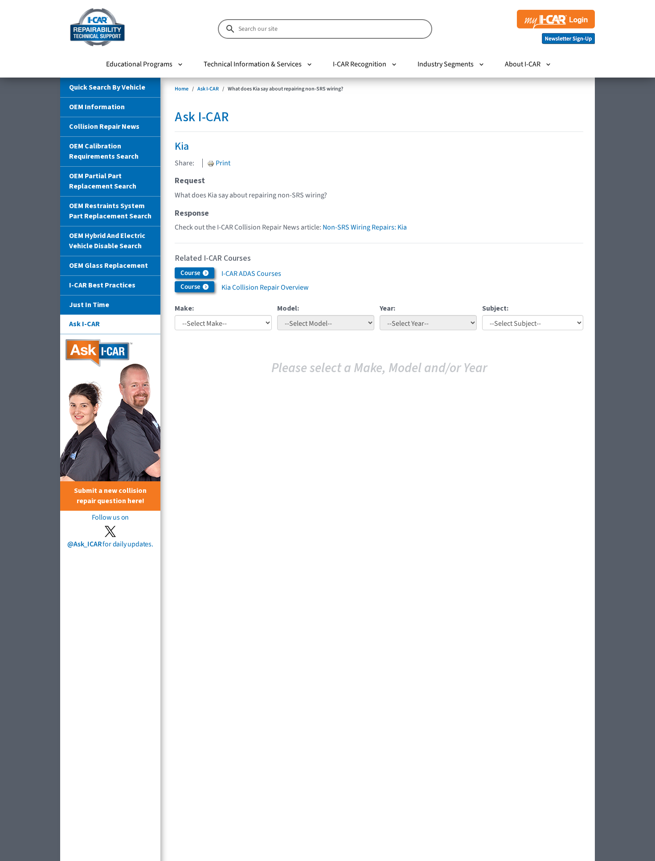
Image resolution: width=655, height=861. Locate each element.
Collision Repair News (104, 126)
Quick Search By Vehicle (107, 87)
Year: (387, 308)
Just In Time (89, 305)
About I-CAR (522, 64)
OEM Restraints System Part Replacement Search (110, 211)
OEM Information (97, 107)
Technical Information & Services (253, 64)
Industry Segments (446, 64)
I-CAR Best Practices (102, 285)
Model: (288, 308)
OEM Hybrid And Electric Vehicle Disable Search (107, 241)
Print (222, 163)
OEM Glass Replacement (108, 266)
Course (191, 273)
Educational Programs (139, 64)
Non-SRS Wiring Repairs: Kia (365, 227)
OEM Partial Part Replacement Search (102, 181)
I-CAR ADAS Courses (251, 274)
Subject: (495, 308)
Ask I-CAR (84, 324)
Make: (184, 308)
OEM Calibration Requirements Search (104, 151)
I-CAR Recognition (359, 64)
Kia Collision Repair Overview (265, 287)
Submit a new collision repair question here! (110, 496)
